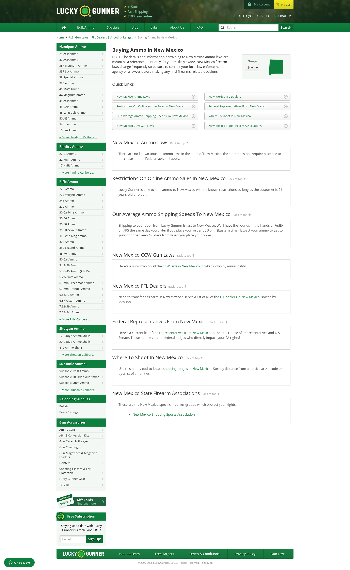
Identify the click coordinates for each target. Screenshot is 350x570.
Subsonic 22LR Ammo (74, 371)
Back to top (177, 143)
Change (252, 61)
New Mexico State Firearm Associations (235, 126)
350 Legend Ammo (71, 248)
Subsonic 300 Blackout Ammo (79, 377)
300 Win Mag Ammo (72, 236)
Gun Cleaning (68, 447)
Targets (64, 485)
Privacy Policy (245, 554)
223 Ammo (66, 189)
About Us (177, 27)
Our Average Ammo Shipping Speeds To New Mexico (152, 116)
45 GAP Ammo (68, 107)
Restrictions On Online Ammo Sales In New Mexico (150, 106)
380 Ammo (66, 83)
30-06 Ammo (67, 218)
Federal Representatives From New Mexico (237, 106)
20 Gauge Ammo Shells (75, 342)
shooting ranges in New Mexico (187, 368)
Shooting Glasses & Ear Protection (75, 471)
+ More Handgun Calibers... (78, 137)
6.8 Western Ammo (72, 300)
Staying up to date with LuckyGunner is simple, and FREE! (81, 528)
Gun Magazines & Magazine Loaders (78, 455)
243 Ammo (66, 201)
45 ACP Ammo (68, 101)
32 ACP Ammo (68, 60)
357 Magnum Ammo (73, 65)
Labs (154, 27)
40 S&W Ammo (69, 89)
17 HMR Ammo (69, 165)
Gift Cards (86, 501)
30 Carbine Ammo (71, 212)
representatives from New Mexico (185, 333)
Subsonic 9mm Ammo (74, 383)
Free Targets (164, 554)
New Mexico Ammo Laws (133, 96)
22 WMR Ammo (69, 159)
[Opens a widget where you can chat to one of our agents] (19, 563)
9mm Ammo (67, 124)
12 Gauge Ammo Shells (75, 336)
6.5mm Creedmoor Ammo (76, 283)
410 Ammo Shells (71, 347)
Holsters (64, 463)
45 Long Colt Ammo (72, 112)
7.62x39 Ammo (69, 306)
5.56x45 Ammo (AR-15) (74, 271)
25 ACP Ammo (68, 54)
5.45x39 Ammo (69, 265)
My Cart (286, 4)
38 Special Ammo (71, 77)
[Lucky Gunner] (64, 27)
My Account (262, 4)
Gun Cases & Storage (73, 441)
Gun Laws (278, 554)
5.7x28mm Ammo (71, 277)
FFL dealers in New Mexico (240, 297)
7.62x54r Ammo (69, 312)
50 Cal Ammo (68, 259)
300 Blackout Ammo (72, 230)
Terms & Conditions (204, 554)
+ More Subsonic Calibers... (77, 390)
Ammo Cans (67, 429)
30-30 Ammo (67, 224)
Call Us (253, 16)
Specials (113, 27)
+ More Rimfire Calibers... (76, 172)
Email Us (284, 16)
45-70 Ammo (67, 253)
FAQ (200, 27)
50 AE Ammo (67, 118)
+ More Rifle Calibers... (74, 319)
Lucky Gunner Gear (72, 479)
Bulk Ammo (86, 27)
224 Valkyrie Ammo (72, 195)
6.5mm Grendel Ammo (74, 289)
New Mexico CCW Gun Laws (135, 126)
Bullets (64, 406)
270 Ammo (66, 206)
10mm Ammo (68, 130)
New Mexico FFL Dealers (225, 96)
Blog (135, 27)
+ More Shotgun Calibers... (77, 355)
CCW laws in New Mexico (181, 266)
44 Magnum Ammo (72, 95)
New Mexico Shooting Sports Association (164, 414)
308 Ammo (66, 242)
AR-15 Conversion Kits (74, 435)
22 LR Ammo (67, 154)
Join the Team (129, 554)
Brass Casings (68, 412)
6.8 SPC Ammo (69, 295)
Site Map (207, 563)
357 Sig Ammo (69, 71)
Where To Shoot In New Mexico (230, 116)
